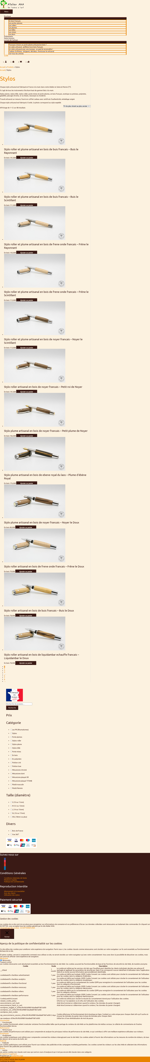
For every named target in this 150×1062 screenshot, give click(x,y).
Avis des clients (10, 893)
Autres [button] (2, 1048)
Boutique (7, 16)
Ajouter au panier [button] (26, 158)
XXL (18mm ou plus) (19, 817)
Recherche (12, 708)
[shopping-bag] (13, 61)
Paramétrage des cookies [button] (10, 928)
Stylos (14, 733)
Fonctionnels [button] (4, 1020)
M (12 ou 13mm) (18, 806)
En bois (15, 755)
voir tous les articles (16, 54)
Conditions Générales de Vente (15, 878)
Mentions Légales (10, 880)
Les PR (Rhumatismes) (20, 730)
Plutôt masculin (18, 784)
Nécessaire (6, 960)
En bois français (15, 21)
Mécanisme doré (18, 773)
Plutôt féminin (17, 788)
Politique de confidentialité (14, 882)
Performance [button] (4, 1028)
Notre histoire (9, 38)
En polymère (16, 759)
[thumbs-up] (28, 61)
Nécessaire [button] (4, 958)
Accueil (2, 70)
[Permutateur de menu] (65, 18)
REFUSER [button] (31, 928)
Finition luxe (16, 766)
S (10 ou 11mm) (18, 802)
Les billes (12, 30)
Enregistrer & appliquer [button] (8, 1054)
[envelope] (21, 61)
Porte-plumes (17, 737)
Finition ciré (16, 763)
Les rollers (12, 25)
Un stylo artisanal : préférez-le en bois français (26, 47)
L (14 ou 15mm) (18, 809)
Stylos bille (16, 748)
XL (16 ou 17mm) (18, 813)
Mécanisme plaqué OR (20, 777)
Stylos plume (17, 744)
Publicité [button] (3, 1041)
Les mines (12, 32)
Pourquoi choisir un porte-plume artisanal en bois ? (28, 45)
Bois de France (17, 831)
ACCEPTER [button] (24, 928)
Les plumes (13, 28)
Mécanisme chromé (19, 770)
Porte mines (16, 752)
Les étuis (12, 34)
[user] (6, 61)
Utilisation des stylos (12, 895)
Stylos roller (16, 741)
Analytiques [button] (4, 1033)
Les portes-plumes (15, 23)
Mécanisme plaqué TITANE (22, 781)
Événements (8, 36)
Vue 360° (15, 834)
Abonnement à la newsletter (14, 891)
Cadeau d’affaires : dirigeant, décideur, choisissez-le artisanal (31, 51)
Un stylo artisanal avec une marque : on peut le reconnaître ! (31, 49)
